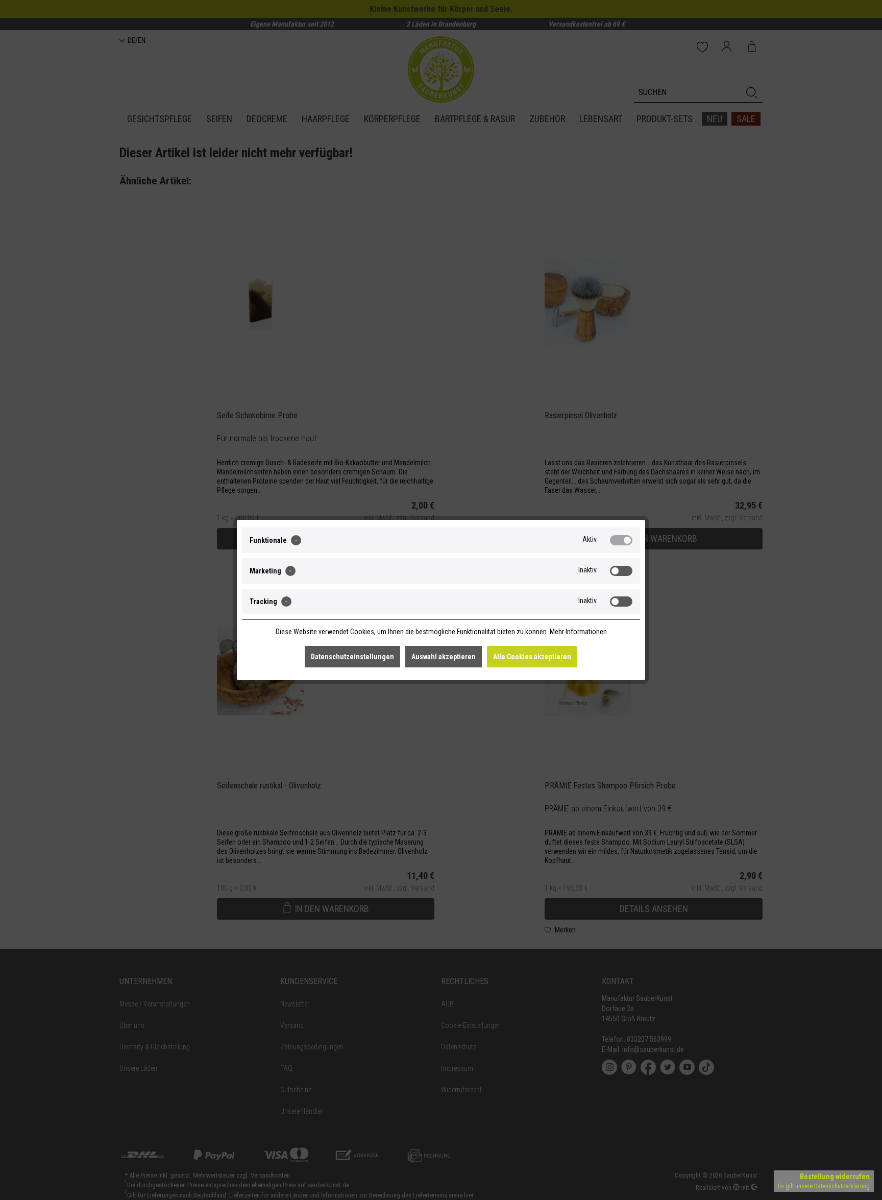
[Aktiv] (621, 540)
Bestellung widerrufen (835, 1176)
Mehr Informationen (578, 632)
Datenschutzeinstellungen (352, 657)
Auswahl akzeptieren (443, 657)
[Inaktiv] (621, 571)
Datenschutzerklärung (842, 1186)
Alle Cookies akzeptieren (532, 657)
